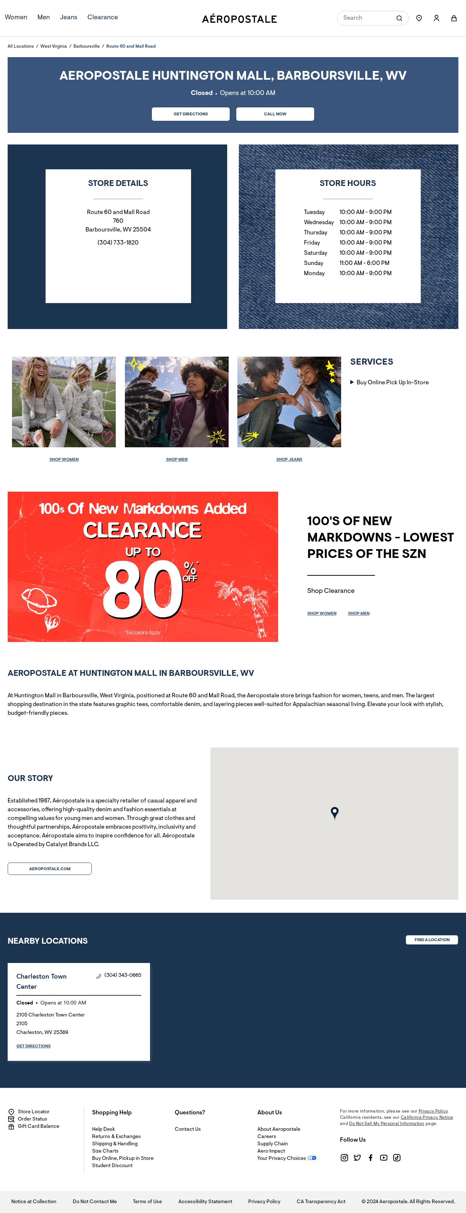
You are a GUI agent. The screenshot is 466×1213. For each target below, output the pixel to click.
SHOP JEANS (289, 459)
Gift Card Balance (38, 1126)
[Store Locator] (419, 18)
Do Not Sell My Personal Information (386, 1124)
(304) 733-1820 (118, 243)
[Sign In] (436, 18)
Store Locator (34, 1112)
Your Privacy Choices (281, 1158)
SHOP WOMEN (321, 613)
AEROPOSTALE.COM (50, 869)
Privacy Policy (433, 1111)
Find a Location (432, 940)
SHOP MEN (359, 613)
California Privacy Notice (427, 1117)
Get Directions (179, 112)
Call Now (275, 114)
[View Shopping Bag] (454, 18)
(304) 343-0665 (122, 975)
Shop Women (64, 459)
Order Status (32, 1119)
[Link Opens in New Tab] (344, 1157)
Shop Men (176, 459)
